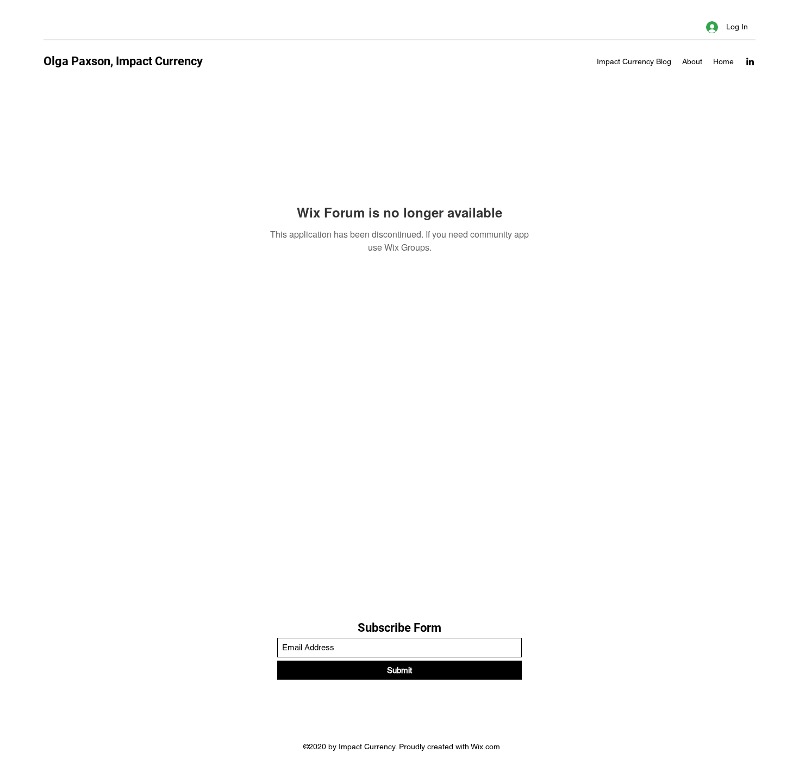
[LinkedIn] (750, 61)
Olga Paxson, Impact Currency (123, 61)
